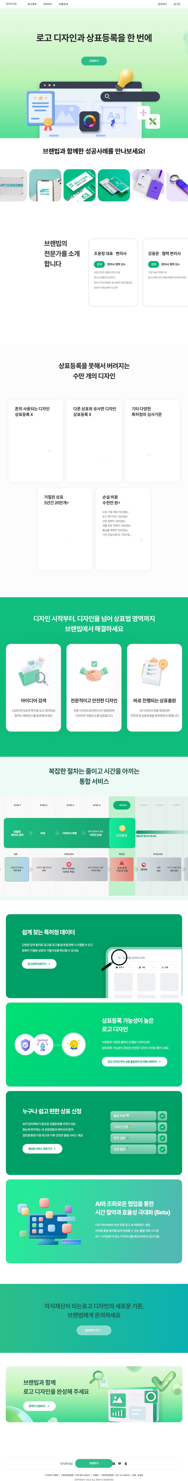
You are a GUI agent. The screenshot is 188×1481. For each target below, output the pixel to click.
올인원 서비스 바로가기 (40, 1148)
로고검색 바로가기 (37, 964)
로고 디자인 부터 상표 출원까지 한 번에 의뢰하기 (132, 1061)
